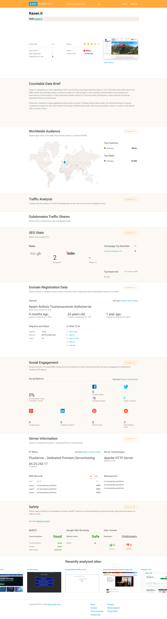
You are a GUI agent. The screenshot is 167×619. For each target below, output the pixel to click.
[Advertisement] (83, 30)
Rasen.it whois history (129, 301)
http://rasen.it (109, 63)
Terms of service (97, 611)
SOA (96, 476)
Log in (124, 4)
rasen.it (38, 19)
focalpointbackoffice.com (75, 570)
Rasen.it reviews (43, 521)
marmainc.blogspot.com (113, 251)
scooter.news (32, 570)
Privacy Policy (112, 611)
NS (91, 476)
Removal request (113, 608)
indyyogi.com (146, 570)
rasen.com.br (74, 338)
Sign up (133, 4)
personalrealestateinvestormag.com (117, 570)
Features (110, 604)
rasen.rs (72, 335)
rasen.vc (72, 342)
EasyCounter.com (54, 604)
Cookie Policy (96, 615)
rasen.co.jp (73, 332)
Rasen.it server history (92, 452)
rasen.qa (72, 345)
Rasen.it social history (129, 379)
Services (94, 608)
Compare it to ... (131, 131)
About (93, 604)
